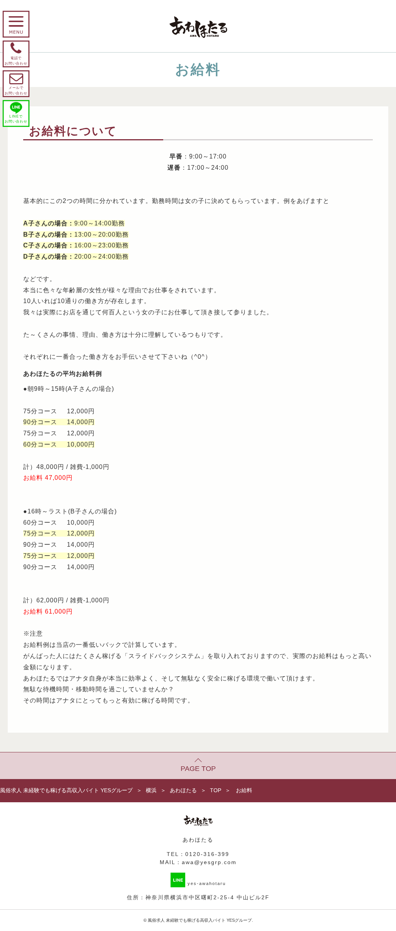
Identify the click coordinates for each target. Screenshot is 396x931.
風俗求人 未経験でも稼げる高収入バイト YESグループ (200, 920)
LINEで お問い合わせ (16, 118)
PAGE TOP (198, 768)
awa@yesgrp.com (209, 862)
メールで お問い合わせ (16, 83)
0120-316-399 (207, 854)
